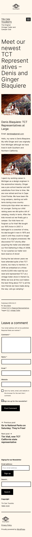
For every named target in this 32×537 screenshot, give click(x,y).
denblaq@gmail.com (15, 134)
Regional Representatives (20, 308)
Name (4, 357)
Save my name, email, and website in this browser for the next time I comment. (16, 393)
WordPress (21, 529)
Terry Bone (7, 305)
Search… (4, 479)
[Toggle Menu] (28, 19)
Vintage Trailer (15, 310)
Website (4, 379)
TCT (8, 310)
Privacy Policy (6, 525)
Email (4, 368)
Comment (5, 335)
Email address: (6, 464)
